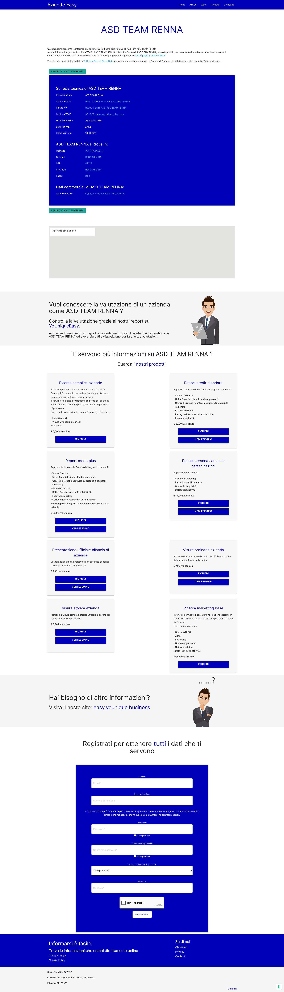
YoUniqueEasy (64, 325)
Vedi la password (143, 836)
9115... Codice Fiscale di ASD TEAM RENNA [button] (107, 101)
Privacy (179, 951)
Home (182, 4)
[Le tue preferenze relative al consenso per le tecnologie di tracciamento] (279, 987)
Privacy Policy (57, 955)
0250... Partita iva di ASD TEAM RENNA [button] (105, 107)
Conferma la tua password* (142, 843)
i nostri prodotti (149, 364)
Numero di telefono (142, 794)
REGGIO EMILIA (93, 157)
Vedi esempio (203, 439)
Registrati (142, 914)
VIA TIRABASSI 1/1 (94, 150)
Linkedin (232, 988)
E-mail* (142, 777)
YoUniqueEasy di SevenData (150, 55)
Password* (142, 823)
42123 (88, 163)
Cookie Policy (57, 960)
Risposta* (142, 881)
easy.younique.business (121, 707)
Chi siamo (181, 947)
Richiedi (80, 438)
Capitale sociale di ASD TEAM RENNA (105, 193)
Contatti (180, 956)
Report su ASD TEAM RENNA (67, 71)
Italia (87, 175)
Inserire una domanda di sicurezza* (142, 864)
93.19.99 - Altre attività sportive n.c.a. (104, 114)
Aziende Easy (62, 5)
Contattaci (229, 4)
